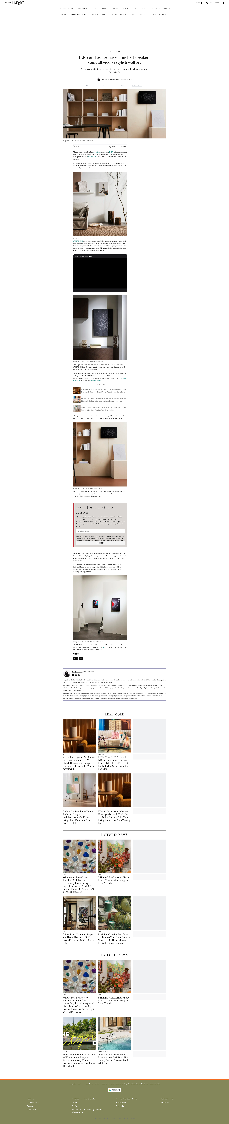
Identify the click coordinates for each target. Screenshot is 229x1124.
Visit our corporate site (150, 1084)
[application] (100, 273)
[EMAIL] (79, 675)
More (165, 9)
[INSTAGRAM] (76, 675)
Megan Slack (107, 79)
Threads (120, 1106)
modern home (92, 157)
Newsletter (123, 146)
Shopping (105, 9)
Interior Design (66, 9)
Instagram (121, 1102)
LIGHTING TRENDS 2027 (118, 15)
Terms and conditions (126, 1099)
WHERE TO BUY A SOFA (160, 15)
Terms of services (100, 536)
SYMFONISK (78, 241)
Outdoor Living (129, 9)
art (122, 556)
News (118, 51)
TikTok (75, 1106)
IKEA (111, 152)
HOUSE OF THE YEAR (98, 15)
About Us (31, 1099)
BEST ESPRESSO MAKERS (78, 15)
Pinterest (165, 1102)
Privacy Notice (85, 538)
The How (94, 9)
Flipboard (31, 1110)
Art (81, 658)
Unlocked (156, 9)
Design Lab (144, 9)
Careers (75, 1102)
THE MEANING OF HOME (139, 15)
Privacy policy (167, 1099)
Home (110, 51)
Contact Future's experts (83, 1099)
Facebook (31, 1106)
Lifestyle (116, 9)
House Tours (82, 9)
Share (77, 146)
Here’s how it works (137, 86)
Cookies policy (33, 1102)
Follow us (114, 146)
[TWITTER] (73, 675)
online (105, 647)
